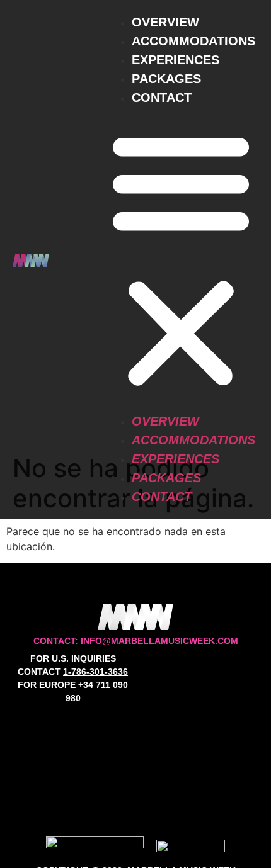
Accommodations (193, 41)
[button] (181, 259)
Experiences (175, 60)
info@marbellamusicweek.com (159, 641)
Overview (165, 22)
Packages (166, 79)
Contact (162, 97)
